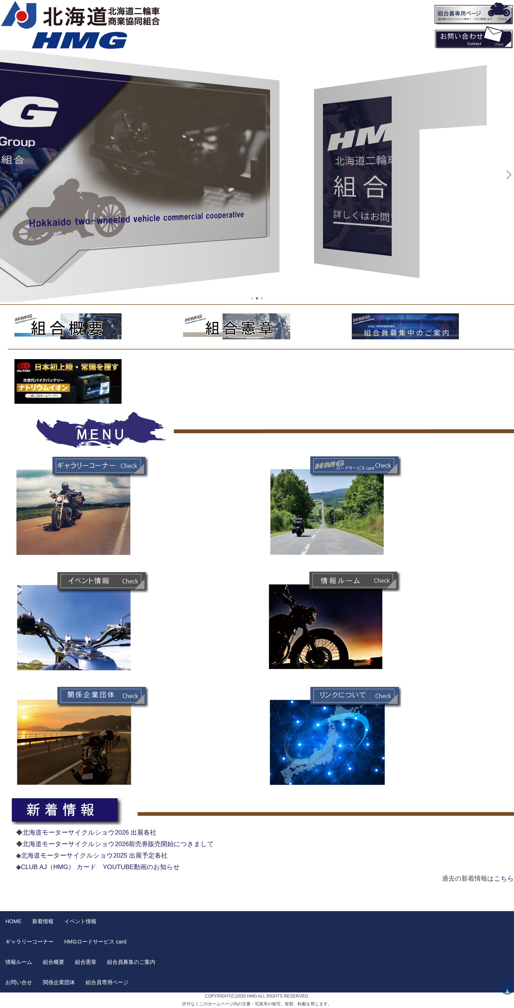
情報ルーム (18, 962)
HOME (13, 921)
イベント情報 (80, 921)
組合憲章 (85, 962)
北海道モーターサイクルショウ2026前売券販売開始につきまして (118, 843)
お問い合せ (18, 982)
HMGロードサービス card (95, 942)
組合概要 (53, 962)
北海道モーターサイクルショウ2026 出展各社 (89, 832)
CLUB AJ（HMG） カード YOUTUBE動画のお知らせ (100, 866)
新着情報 (43, 921)
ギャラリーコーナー (29, 942)
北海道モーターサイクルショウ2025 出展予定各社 (94, 855)
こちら (504, 878)
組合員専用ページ (107, 982)
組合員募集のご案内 (131, 962)
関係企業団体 (59, 982)
